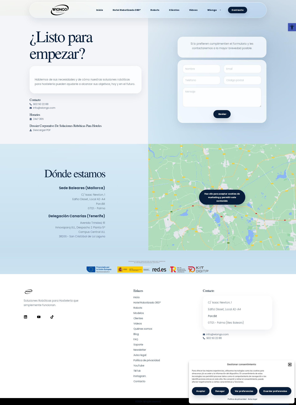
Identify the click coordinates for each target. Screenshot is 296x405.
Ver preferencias (244, 391)
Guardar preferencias (275, 391)
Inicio (99, 10)
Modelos (139, 313)
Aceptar (200, 391)
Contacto (237, 10)
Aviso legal (252, 399)
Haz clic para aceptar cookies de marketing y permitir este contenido (222, 197)
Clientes (174, 10)
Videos (193, 10)
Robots (154, 10)
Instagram (140, 376)
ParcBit (212, 316)
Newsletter (140, 350)
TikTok (137, 371)
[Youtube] (39, 317)
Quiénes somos (143, 329)
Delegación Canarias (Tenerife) (76, 216)
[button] (292, 27)
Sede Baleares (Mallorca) (82, 188)
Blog (136, 334)
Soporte (138, 344)
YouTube (139, 365)
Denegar (220, 391)
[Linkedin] (25, 317)
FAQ (136, 339)
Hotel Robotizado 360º (127, 10)
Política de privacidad (237, 399)
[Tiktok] (52, 317)
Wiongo (212, 10)
